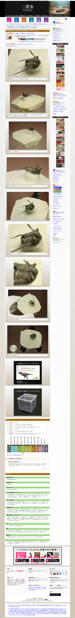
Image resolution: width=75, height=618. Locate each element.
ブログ (54, 24)
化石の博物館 (55, 201)
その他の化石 (32, 609)
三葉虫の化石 (16, 608)
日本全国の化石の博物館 (30, 614)
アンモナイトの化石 (59, 608)
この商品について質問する (20, 33)
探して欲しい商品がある (30, 33)
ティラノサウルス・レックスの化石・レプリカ (28, 608)
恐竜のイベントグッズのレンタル (59, 172)
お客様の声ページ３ (56, 35)
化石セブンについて (62, 609)
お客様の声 (30, 15)
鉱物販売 (52, 609)
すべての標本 (10, 608)
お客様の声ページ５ (56, 40)
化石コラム (66, 15)
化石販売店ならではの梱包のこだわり (60, 108)
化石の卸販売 (55, 179)
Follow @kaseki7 (56, 594)
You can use (55, 233)
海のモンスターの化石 (18, 609)
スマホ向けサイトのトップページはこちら (25, 44)
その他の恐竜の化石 (50, 608)
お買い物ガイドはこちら (42, 23)
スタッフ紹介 (55, 214)
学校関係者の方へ (56, 177)
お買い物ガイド (56, 223)
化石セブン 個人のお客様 (26, 613)
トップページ (8, 15)
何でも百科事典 (56, 203)
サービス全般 (26, 611)
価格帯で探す (52, 15)
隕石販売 (56, 609)
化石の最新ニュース (56, 198)
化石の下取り (18, 613)
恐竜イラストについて (57, 240)
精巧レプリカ (38, 609)
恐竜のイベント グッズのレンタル (14, 605)
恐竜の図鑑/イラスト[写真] (41, 587)
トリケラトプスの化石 (42, 608)
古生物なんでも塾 (31, 587)
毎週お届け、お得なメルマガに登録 (59, 95)
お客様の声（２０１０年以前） (58, 218)
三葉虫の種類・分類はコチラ (12, 479)
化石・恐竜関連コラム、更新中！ (59, 106)
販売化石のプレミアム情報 (48, 613)
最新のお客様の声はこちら (58, 30)
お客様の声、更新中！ (57, 104)
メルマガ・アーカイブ (57, 230)
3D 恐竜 (23, 605)
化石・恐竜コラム (53, 611)
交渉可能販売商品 (23, 612)
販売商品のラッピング (31, 612)
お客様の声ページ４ (56, 37)
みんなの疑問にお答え (57, 221)
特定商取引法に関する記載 (18, 611)
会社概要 (37, 15)
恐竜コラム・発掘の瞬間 (46, 612)
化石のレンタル (56, 181)
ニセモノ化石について (14, 614)
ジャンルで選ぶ (16, 15)
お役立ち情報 (32, 611)
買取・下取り (59, 15)
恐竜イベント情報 (15, 612)
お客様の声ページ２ (56, 33)
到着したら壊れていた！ (57, 205)
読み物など (37, 611)
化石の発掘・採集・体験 (57, 196)
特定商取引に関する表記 (57, 228)
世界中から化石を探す (57, 174)
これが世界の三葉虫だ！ (57, 194)
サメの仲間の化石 (26, 609)
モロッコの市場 (22, 614)
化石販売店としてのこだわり (58, 111)
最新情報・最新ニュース (44, 611)
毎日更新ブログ (23, 15)
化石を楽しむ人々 (56, 208)
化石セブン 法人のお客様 (37, 613)
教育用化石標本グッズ (46, 609)
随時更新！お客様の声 (57, 216)
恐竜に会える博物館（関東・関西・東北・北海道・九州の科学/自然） (49, 605)
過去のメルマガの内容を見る (58, 98)
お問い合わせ (44, 15)
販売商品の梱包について (56, 612)
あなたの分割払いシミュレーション (61, 572)
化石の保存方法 (60, 611)
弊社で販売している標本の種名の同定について (15, 454)
